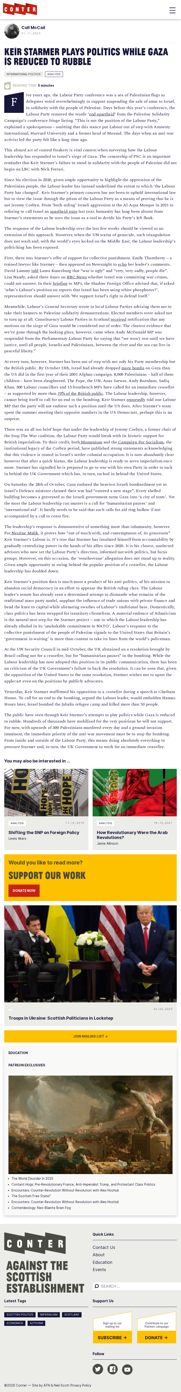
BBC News (77, 277)
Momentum (91, 442)
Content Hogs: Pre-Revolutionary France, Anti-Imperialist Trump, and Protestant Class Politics (83, 1184)
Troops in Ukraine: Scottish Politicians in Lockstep (60, 1018)
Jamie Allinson (107, 843)
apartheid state (63, 211)
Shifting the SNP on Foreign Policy (43, 832)
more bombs (132, 368)
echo (122, 264)
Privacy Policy (80, 1385)
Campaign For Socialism (140, 442)
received (118, 319)
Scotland (71, 1314)
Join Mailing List (90, 1036)
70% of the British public (80, 393)
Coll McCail (33, 27)
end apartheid (102, 114)
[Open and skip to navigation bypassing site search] (172, 11)
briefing (60, 283)
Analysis (54, 74)
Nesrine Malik (24, 533)
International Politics (24, 74)
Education (102, 1262)
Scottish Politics (20, 1314)
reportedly (136, 399)
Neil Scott (62, 1385)
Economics (15, 1323)
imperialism (49, 1314)
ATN (47, 1385)
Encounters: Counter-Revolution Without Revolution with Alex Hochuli (65, 1190)
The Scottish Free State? (31, 1196)
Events (99, 1269)
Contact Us (104, 1247)
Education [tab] (18, 1053)
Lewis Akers (17, 838)
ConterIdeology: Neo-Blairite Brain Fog (41, 1208)
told (34, 271)
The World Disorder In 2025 (32, 1178)
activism (36, 1323)
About (99, 1254)
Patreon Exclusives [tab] (26, 1065)
